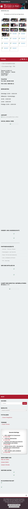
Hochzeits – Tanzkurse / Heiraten (8, 249)
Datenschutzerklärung (14, 506)
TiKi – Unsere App (5, 260)
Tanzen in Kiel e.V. (5, 1)
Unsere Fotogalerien (7, 417)
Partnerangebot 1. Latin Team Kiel (9, 252)
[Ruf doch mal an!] (20, 59)
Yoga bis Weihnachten (11, 438)
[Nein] (26, 503)
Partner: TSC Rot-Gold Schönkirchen (9, 254)
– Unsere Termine (5, 424)
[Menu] (26, 1)
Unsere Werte (5, 462)
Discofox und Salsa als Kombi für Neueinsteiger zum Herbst (13, 442)
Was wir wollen (5, 459)
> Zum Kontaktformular (8, 63)
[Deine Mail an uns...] (22, 59)
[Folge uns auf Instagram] (26, 59)
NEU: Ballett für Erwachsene (12, 435)
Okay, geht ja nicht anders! (14, 505)
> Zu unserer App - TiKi (8, 66)
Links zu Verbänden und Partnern (8, 257)
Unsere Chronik (5, 465)
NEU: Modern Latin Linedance (13, 450)
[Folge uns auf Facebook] (24, 59)
